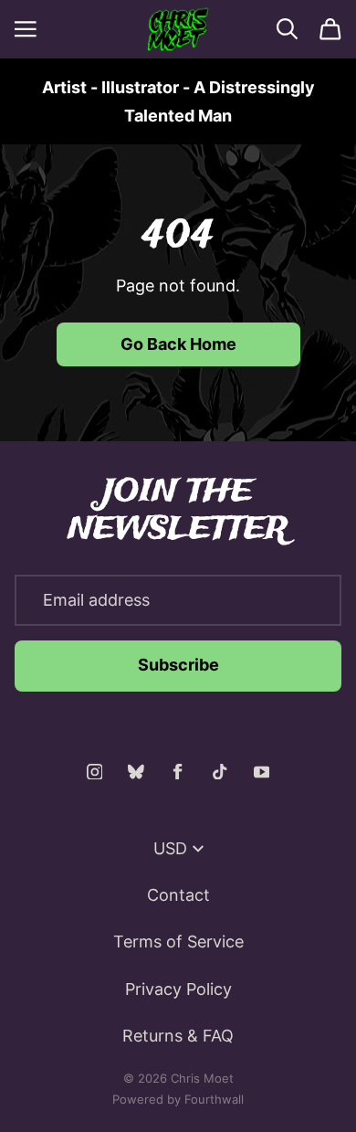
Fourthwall (214, 1099)
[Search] (287, 29)
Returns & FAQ (178, 1035)
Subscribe (178, 664)
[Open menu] (26, 29)
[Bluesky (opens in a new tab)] (136, 772)
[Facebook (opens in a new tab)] (178, 772)
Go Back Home (178, 344)
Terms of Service (178, 941)
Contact (178, 895)
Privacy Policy (178, 989)
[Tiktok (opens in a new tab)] (220, 772)
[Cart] (330, 29)
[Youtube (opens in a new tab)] (262, 772)
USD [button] (170, 848)
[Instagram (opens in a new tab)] (95, 772)
